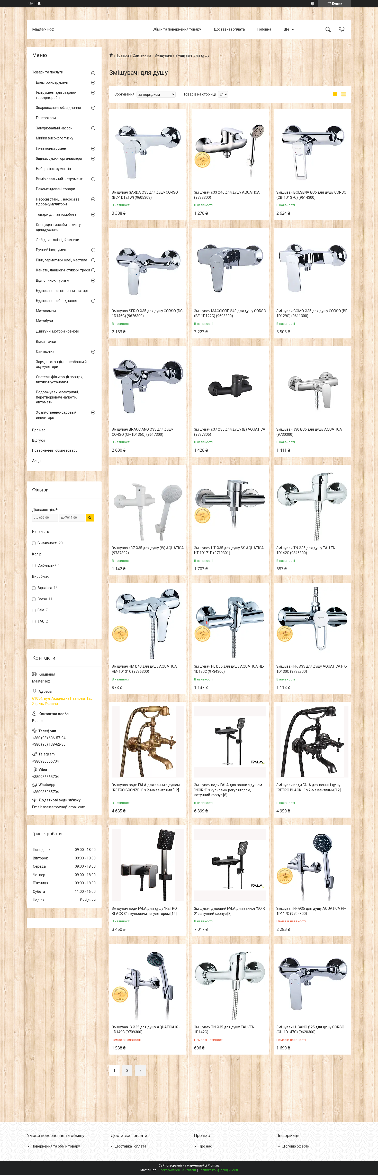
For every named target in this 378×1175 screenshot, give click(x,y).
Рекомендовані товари (55, 189)
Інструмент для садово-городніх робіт (56, 95)
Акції (36, 461)
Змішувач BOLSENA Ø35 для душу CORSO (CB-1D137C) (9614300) (311, 195)
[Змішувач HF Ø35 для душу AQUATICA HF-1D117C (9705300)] (312, 865)
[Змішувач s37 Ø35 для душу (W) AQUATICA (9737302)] (148, 505)
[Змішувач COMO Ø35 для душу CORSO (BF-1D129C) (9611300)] (312, 268)
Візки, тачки (46, 341)
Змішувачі (163, 55)
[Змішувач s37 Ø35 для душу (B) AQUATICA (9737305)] (230, 386)
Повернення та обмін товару (56, 1146)
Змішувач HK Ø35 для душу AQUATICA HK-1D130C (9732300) (311, 669)
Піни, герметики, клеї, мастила (61, 260)
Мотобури (44, 321)
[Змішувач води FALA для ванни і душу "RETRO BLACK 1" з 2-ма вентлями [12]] (312, 742)
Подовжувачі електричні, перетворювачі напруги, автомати (57, 397)
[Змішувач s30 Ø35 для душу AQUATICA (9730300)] (312, 386)
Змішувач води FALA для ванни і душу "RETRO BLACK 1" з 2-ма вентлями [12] (308, 787)
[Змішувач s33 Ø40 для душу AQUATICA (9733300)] (230, 149)
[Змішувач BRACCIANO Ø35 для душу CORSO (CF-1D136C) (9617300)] (148, 386)
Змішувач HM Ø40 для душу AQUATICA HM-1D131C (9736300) (144, 669)
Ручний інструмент (52, 250)
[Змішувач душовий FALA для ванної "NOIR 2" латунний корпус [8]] (230, 865)
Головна (264, 29)
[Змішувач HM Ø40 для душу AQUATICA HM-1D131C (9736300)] (148, 623)
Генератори (46, 118)
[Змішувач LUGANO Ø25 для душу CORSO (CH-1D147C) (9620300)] (312, 984)
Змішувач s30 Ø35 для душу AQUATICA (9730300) (309, 432)
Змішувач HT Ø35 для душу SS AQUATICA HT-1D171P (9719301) (229, 550)
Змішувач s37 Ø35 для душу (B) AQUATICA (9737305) (229, 432)
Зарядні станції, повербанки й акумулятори (61, 364)
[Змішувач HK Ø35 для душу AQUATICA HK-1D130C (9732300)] (312, 623)
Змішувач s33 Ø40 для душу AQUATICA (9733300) (227, 195)
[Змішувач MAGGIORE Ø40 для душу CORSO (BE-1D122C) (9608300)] (230, 268)
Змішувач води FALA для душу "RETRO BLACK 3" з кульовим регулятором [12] (144, 911)
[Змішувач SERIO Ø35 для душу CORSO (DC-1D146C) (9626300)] (148, 268)
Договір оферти (295, 1146)
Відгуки (38, 440)
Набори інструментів (53, 169)
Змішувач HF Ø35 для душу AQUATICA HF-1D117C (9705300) (311, 911)
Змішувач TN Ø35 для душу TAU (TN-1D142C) (225, 1029)
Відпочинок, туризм (52, 280)
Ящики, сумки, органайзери (59, 158)
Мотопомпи (46, 311)
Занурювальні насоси (54, 128)
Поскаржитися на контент (177, 1170)
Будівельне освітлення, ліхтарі (62, 291)
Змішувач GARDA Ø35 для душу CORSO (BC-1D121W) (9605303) (145, 195)
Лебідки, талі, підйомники (57, 240)
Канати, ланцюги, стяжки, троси (63, 270)
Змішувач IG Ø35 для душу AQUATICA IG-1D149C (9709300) (146, 1029)
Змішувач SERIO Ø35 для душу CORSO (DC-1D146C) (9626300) (148, 313)
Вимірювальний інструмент (59, 179)
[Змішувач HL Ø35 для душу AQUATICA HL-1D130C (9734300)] (230, 623)
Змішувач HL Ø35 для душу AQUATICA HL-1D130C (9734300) (229, 669)
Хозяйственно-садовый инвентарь (56, 415)
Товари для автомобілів (56, 214)
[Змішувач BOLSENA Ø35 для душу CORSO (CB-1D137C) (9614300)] (312, 149)
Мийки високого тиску (54, 138)
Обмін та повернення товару (176, 29)
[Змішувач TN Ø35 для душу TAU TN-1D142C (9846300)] (312, 505)
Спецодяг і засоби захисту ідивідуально (58, 227)
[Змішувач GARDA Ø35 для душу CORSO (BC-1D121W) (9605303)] (148, 149)
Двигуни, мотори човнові (57, 331)
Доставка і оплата (229, 29)
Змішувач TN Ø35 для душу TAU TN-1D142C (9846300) (306, 550)
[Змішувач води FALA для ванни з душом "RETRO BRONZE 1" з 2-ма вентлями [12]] (148, 742)
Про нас (38, 430)
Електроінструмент (52, 82)
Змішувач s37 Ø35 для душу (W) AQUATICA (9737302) (148, 550)
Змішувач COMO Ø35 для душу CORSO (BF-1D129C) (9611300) (312, 313)
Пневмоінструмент (52, 148)
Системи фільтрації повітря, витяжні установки (59, 379)
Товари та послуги (47, 72)
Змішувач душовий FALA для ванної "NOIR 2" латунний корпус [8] (229, 911)
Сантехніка (142, 55)
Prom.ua (214, 1165)
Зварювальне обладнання (58, 108)
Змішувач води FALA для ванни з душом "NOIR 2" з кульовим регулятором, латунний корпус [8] (228, 790)
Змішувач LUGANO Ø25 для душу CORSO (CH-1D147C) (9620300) (310, 1029)
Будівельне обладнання (56, 301)
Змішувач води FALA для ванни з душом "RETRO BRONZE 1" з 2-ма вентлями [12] (146, 787)
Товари (122, 55)
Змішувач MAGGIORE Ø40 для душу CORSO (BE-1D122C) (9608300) (230, 313)
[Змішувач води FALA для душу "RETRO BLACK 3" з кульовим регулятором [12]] (148, 865)
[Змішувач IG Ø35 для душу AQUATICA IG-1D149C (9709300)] (148, 984)
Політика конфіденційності (218, 1170)
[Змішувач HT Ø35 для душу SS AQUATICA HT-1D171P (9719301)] (230, 505)
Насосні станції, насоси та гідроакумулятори (57, 201)
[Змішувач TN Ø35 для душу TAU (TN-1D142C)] (230, 984)
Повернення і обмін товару (54, 450)
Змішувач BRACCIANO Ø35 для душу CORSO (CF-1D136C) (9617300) (142, 432)
